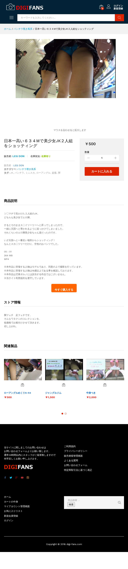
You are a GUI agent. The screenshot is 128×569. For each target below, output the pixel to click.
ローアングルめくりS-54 (17, 392)
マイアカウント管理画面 (17, 506)
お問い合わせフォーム (75, 465)
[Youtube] (22, 478)
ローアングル (43, 172)
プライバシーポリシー (75, 451)
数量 (87, 152)
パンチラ (19, 172)
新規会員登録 (11, 515)
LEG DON (18, 156)
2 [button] (65, 413)
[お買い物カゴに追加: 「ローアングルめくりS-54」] (22, 385)
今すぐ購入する (64, 289)
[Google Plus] (16, 478)
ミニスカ (30, 172)
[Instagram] (28, 478)
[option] (23, 380)
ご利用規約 (70, 446)
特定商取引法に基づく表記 (78, 470)
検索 (71, 504)
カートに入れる (101, 171)
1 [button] (62, 413)
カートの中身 (11, 501)
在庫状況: (35, 156)
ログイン (118, 5)
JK (11, 172)
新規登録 (118, 8)
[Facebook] (5, 478)
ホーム (7, 496)
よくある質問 (71, 460)
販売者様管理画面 (73, 455)
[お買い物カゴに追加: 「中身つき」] (105, 385)
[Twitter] (11, 478)
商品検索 (119, 17)
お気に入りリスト (13, 511)
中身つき (91, 392)
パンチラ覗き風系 (26, 169)
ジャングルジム (53, 392)
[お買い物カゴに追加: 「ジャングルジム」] (63, 385)
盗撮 (54, 172)
